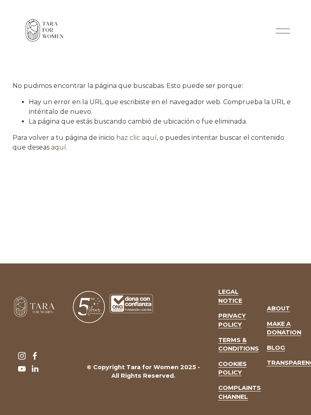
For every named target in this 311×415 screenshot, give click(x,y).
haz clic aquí (136, 137)
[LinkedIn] (35, 369)
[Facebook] (35, 356)
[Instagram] (22, 356)
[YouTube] (22, 369)
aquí (58, 147)
